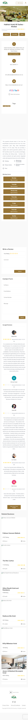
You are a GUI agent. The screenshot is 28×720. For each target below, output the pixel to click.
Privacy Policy (5, 705)
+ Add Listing (19, 2)
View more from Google (14, 507)
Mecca (5, 541)
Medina (6, 679)
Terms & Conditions (15, 705)
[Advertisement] (14, 233)
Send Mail (14, 34)
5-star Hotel (7, 106)
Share (22, 34)
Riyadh (5, 568)
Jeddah (6, 624)
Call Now (7, 34)
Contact (24, 705)
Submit (20, 271)
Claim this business (15, 94)
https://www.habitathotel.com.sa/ (14, 85)
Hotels (23, 541)
